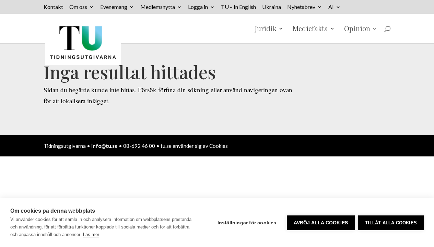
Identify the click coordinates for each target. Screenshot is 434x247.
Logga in (198, 7)
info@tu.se (104, 146)
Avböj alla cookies (321, 222)
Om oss (78, 7)
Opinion (357, 29)
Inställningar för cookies (247, 222)
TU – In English (238, 7)
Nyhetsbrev (301, 7)
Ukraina (271, 7)
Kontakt (53, 7)
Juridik (266, 29)
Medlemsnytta (157, 7)
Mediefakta (310, 29)
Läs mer (91, 234)
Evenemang (113, 7)
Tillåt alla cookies (391, 222)
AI (331, 7)
